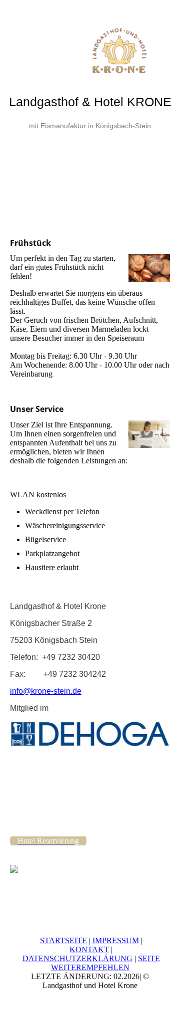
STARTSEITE (63, 940)
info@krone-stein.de (46, 691)
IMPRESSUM (115, 940)
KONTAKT (89, 949)
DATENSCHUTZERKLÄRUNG (77, 958)
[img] (90, 37)
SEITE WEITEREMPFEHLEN (105, 963)
